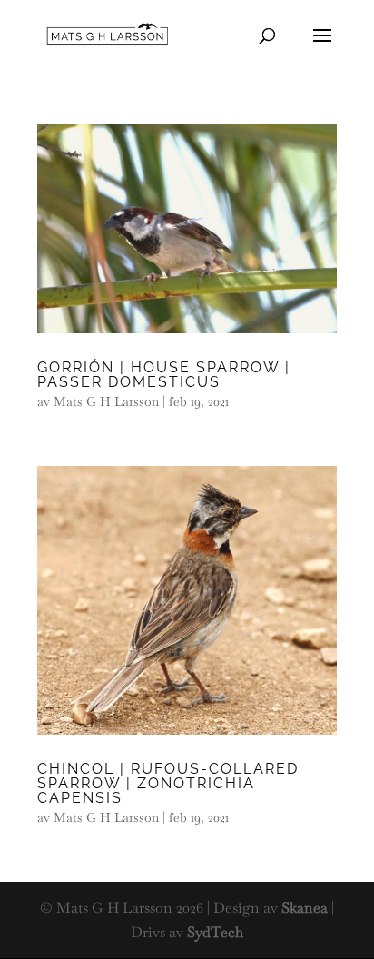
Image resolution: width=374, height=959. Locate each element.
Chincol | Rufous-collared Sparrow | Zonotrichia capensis (168, 783)
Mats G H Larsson (106, 401)
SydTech (215, 932)
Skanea (304, 907)
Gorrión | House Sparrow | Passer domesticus (163, 375)
